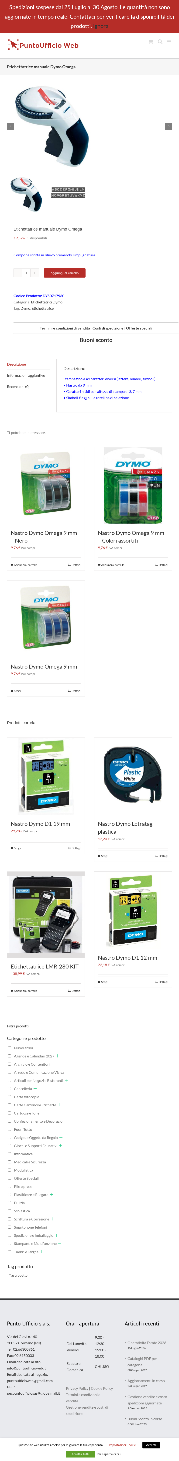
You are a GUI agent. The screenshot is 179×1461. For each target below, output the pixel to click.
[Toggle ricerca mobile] (160, 41)
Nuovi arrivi (23, 1048)
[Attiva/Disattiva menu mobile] (169, 41)
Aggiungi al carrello (65, 273)
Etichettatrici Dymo (46, 302)
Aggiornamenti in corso (146, 1380)
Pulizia (19, 1202)
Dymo (25, 308)
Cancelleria (23, 1088)
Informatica (23, 1154)
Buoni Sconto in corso (144, 1419)
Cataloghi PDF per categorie (142, 1361)
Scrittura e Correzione (31, 1219)
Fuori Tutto (23, 1129)
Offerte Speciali (26, 1178)
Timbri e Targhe (26, 1252)
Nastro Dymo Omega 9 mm (44, 666)
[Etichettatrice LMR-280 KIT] (46, 915)
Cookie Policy (102, 1388)
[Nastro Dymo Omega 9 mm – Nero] (46, 485)
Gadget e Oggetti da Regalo (36, 1137)
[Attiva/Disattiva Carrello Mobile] (150, 41)
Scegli (17, 691)
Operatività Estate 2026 (146, 1342)
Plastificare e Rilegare (31, 1194)
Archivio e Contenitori (32, 1064)
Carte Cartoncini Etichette (35, 1105)
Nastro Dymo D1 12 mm (127, 957)
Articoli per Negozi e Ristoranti (38, 1080)
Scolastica (22, 1211)
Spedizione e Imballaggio (33, 1235)
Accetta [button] (151, 1445)
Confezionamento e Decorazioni (39, 1121)
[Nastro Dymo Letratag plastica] (133, 776)
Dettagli (76, 565)
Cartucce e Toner (27, 1113)
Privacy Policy (77, 1388)
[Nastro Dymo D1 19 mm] (46, 776)
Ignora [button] (101, 25)
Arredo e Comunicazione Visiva (39, 1072)
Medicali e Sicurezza (30, 1162)
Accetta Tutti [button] (80, 1454)
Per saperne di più (108, 1454)
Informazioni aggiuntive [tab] (26, 375)
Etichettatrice (43, 308)
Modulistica (23, 1170)
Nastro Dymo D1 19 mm (40, 823)
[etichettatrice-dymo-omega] (89, 126)
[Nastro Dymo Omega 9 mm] (46, 619)
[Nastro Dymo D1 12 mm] (133, 910)
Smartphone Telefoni (30, 1227)
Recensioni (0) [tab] (18, 386)
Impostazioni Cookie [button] (122, 1445)
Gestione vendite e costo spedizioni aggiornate (147, 1399)
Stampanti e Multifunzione (35, 1243)
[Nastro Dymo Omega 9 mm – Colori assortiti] (133, 485)
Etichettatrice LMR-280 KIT (45, 966)
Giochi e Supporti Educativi (35, 1145)
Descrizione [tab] (16, 364)
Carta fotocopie (26, 1096)
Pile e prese (23, 1186)
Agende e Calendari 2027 (34, 1056)
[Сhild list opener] (57, 1055)
